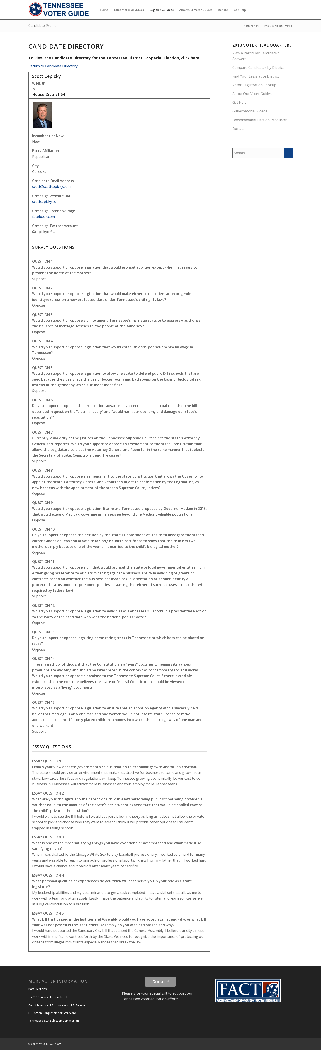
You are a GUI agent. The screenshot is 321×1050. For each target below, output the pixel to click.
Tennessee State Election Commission (53, 1020)
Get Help (239, 102)
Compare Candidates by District (258, 67)
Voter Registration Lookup (254, 85)
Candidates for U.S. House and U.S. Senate (56, 1005)
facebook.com (43, 216)
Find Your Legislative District (255, 76)
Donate (238, 128)
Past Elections (37, 989)
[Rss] (289, 9)
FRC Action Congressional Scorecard (52, 1013)
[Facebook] (269, 9)
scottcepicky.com (45, 201)
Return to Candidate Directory (53, 66)
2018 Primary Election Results (50, 997)
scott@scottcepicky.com (51, 186)
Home (265, 25)
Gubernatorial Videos (249, 111)
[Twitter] (276, 9)
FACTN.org (55, 1043)
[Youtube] (283, 9)
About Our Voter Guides (252, 93)
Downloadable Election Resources (260, 119)
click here (190, 57)
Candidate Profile (42, 25)
